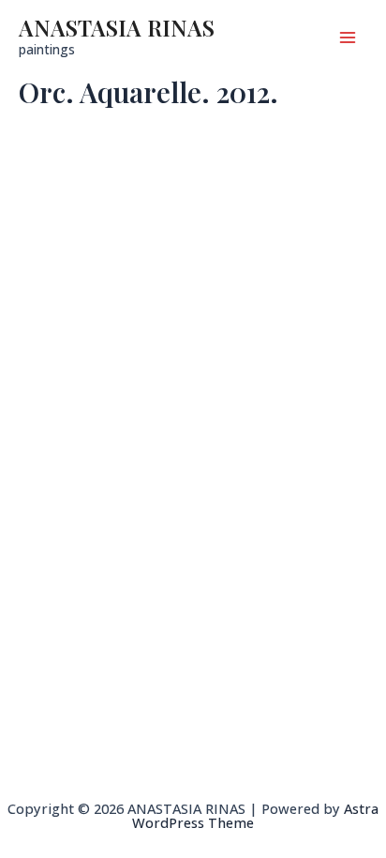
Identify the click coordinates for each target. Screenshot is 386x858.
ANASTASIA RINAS (117, 27)
